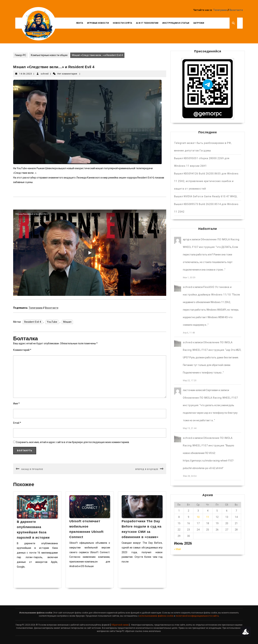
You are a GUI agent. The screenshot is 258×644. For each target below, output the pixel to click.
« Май (177, 549)
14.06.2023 (25, 74)
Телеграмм (220, 10)
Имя (16, 403)
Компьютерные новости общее (49, 55)
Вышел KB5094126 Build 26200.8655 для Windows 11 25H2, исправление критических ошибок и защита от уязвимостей (206, 181)
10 (198, 517)
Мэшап (67, 321)
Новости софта (122, 23)
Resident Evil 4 (32, 321)
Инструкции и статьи (175, 23)
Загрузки (198, 23)
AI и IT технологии (147, 23)
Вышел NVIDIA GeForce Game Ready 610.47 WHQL (205, 196)
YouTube (52, 321)
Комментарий (22, 350)
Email (17, 422)
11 (207, 517)
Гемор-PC (20, 55)
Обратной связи (120, 625)
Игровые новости (98, 23)
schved (45, 74)
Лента (79, 23)
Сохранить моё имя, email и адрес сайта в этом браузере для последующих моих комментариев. (73, 442)
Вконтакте (236, 10)
